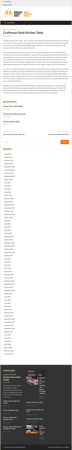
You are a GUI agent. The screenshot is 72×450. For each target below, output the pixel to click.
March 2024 (8, 195)
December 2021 (9, 281)
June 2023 (7, 224)
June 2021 (7, 300)
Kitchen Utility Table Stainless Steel (10, 418)
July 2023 (7, 221)
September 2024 (9, 176)
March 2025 (8, 157)
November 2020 (9, 322)
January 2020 (8, 354)
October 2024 (8, 173)
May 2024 (7, 189)
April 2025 (7, 154)
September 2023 (9, 214)
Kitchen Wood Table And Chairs (14, 114)
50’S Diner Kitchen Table (34, 419)
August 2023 (8, 217)
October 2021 (8, 287)
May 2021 (7, 303)
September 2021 (9, 290)
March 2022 (8, 271)
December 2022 (9, 243)
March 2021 (8, 309)
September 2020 (9, 328)
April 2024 (7, 192)
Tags (40, 375)
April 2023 (7, 230)
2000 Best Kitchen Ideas (9, 29)
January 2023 (8, 240)
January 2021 (8, 316)
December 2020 (9, 319)
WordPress (58, 447)
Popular (31, 371)
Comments (32, 375)
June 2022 (7, 262)
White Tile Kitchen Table (34, 402)
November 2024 (9, 170)
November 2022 (9, 246)
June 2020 (7, 338)
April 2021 (7, 306)
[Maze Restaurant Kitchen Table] (32, 426)
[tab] (30, 371)
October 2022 (8, 249)
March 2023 (8, 233)
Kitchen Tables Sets (19, 447)
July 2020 (7, 335)
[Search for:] (36, 142)
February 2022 (9, 274)
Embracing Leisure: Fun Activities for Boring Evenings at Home (42, 385)
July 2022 (7, 259)
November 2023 (9, 208)
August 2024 (8, 179)
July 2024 (7, 182)
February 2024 (9, 198)
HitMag (66, 447)
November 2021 (9, 284)
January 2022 (8, 278)
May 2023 (7, 227)
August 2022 (8, 255)
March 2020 (8, 347)
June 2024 (7, 186)
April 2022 (7, 268)
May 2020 (7, 341)
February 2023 (9, 236)
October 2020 (8, 325)
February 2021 (9, 312)
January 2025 (8, 163)
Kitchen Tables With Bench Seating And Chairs (12, 428)
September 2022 (9, 252)
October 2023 (8, 211)
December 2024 (9, 167)
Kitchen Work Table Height (13, 106)
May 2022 (7, 265)
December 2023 (9, 205)
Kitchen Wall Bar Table (11, 122)
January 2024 (8, 201)
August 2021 (8, 293)
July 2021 (7, 297)
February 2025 (9, 160)
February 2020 (9, 351)
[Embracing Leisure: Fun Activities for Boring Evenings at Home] (32, 378)
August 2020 (8, 332)
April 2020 (7, 344)
